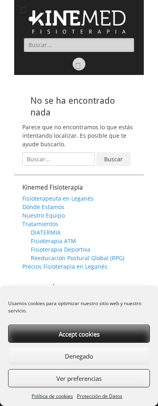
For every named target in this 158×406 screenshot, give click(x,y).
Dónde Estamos (43, 207)
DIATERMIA (46, 232)
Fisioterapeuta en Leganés (58, 198)
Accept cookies (79, 334)
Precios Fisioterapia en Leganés (64, 266)
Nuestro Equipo (43, 215)
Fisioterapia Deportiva (60, 249)
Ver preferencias (79, 378)
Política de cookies (52, 396)
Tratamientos (40, 224)
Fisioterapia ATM (53, 241)
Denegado (79, 356)
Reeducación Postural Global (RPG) (77, 258)
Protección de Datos (99, 396)
